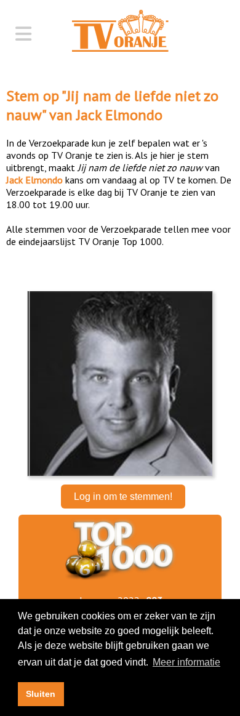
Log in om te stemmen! (123, 496)
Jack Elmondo (119, 114)
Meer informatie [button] (186, 662)
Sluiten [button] (40, 694)
